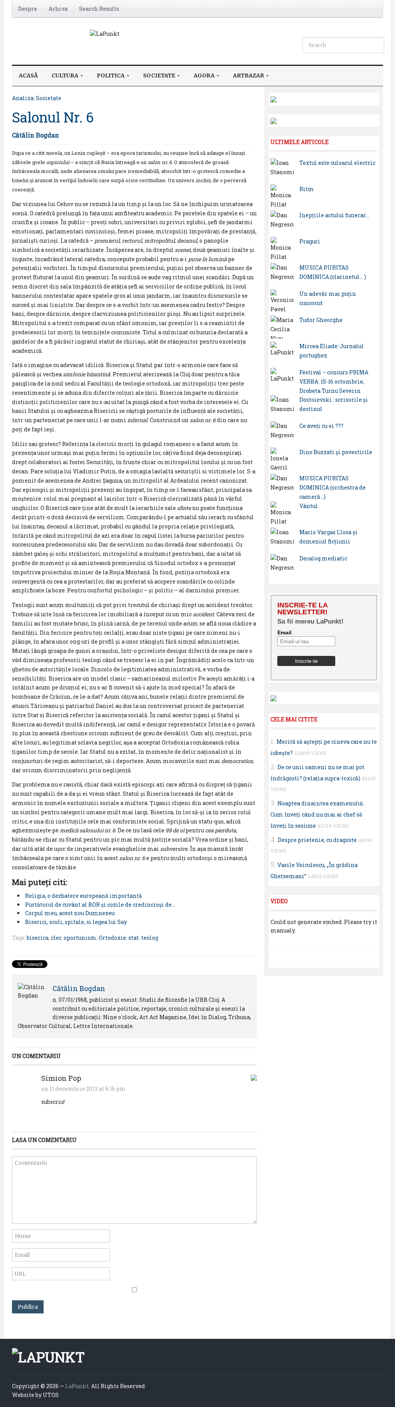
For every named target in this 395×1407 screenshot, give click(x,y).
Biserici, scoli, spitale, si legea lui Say (76, 922)
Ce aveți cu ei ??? (321, 425)
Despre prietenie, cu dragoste (317, 840)
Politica (107, 78)
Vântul (308, 506)
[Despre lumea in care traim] (105, 33)
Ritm (306, 189)
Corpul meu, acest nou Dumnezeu (70, 913)
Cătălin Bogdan (35, 135)
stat (133, 937)
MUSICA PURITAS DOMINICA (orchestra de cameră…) (332, 487)
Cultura (61, 78)
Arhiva (58, 8)
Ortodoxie (112, 937)
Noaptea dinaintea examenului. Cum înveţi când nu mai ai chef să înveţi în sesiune (317, 814)
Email (284, 632)
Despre (27, 8)
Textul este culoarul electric (337, 162)
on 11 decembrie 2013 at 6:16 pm (83, 1088)
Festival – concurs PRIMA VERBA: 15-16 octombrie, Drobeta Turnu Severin (333, 381)
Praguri (309, 241)
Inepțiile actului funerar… (334, 215)
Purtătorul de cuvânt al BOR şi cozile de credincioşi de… (100, 904)
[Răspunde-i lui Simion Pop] (254, 1076)
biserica (38, 937)
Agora (200, 78)
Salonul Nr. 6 (53, 117)
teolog (149, 937)
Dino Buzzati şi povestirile (335, 452)
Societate (155, 78)
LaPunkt (77, 1386)
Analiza (23, 98)
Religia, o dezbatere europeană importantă (83, 895)
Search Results (99, 8)
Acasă (28, 75)
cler (56, 937)
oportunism (80, 937)
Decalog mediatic (323, 558)
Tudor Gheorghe (321, 320)
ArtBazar (245, 78)
